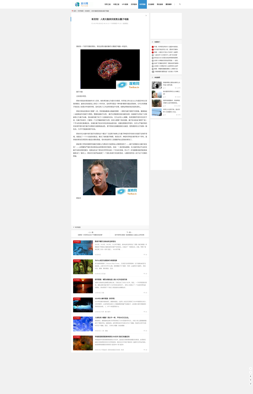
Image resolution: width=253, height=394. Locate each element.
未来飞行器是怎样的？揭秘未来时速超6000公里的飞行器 (171, 63)
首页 (74, 11)
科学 (102, 312)
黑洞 (122, 350)
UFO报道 (125, 4)
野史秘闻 (160, 4)
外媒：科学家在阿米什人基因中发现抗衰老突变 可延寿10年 (172, 46)
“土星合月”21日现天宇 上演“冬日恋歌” (165, 55)
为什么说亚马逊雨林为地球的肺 (106, 260)
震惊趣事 (169, 4)
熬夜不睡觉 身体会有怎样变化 (105, 241)
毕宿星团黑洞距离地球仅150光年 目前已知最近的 (112, 336)
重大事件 (107, 312)
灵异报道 (134, 4)
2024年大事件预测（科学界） (105, 298)
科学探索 (142, 4)
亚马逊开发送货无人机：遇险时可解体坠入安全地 (169, 49)
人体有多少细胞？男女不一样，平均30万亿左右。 (112, 317)
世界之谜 (107, 4)
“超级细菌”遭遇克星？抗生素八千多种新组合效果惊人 (171, 71)
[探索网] (82, 6)
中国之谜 (116, 4)
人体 (102, 331)
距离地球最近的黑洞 (114, 350)
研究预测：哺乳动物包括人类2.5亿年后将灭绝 (111, 279)
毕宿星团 (104, 350)
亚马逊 (103, 273)
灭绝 (102, 292)
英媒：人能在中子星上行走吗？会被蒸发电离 (168, 52)
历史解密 (151, 4)
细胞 (106, 331)
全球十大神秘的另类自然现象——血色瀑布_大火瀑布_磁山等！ (173, 60)
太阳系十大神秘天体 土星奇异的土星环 (166, 66)
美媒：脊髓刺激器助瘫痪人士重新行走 (166, 69)
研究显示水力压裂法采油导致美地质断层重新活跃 (169, 57)
